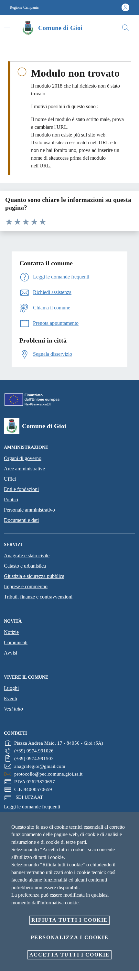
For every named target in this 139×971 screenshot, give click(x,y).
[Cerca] (125, 28)
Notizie (11, 632)
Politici (11, 499)
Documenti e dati (21, 520)
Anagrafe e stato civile (26, 555)
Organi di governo (22, 458)
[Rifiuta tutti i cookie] (132, 822)
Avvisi (10, 652)
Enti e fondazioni (21, 489)
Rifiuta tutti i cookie (69, 920)
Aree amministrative (24, 468)
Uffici (10, 479)
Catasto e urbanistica (25, 566)
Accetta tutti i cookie (69, 954)
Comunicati (15, 642)
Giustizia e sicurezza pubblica (34, 576)
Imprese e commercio (26, 586)
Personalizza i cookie (70, 937)
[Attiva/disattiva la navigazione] (7, 27)
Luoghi (11, 688)
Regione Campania (24, 7)
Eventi (10, 698)
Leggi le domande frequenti (32, 806)
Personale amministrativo (29, 510)
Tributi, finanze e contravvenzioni (38, 596)
